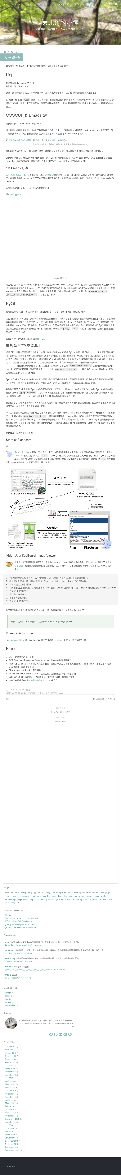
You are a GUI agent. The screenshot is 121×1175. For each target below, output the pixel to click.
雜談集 (8, 915)
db (42, 893)
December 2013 (11, 1141)
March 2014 (10, 1134)
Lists (52, 4)
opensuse (90, 896)
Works (42, 4)
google (14, 896)
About (31, 4)
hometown (26, 896)
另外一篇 (40, 338)
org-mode (98, 896)
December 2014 (11, 1112)
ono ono (9, 950)
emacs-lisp (77, 893)
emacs (68, 892)
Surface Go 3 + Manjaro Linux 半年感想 (21, 918)
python (37, 899)
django (59, 892)
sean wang (10, 958)
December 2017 (11, 1056)
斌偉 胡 (8, 974)
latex (44, 896)
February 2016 (11, 1087)
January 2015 (10, 1109)
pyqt (31, 899)
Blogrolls (63, 4)
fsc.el (54, 133)
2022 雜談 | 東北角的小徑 (13, 953)
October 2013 (11, 1147)
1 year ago (37, 945)
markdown (77, 896)
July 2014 (9, 1125)
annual (7, 893)
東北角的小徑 (60, 22)
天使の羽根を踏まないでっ (38, 680)
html (33, 896)
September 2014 (12, 1119)
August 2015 (10, 1097)
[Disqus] (60, 766)
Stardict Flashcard (22, 452)
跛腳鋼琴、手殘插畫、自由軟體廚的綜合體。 (60, 29)
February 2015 (11, 1106)
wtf (18, 902)
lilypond (54, 896)
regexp (57, 899)
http (37, 896)
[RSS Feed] (109, 4)
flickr (93, 893)
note (83, 896)
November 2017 (11, 1059)
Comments (100, 698)
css (38, 892)
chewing (23, 893)
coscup (29, 893)
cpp (35, 893)
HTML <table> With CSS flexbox (18, 921)
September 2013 (12, 1150)
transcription (95, 899)
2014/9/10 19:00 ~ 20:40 (17, 174)
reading (51, 900)
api (12, 893)
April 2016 (9, 1081)
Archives (19, 4)
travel (104, 900)
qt (46, 899)
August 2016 (10, 1075)
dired (53, 893)
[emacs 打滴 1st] (60, 234)
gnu (109, 893)
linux (60, 896)
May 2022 (9, 1049)
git (106, 893)
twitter (110, 900)
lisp (66, 895)
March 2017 (10, 1068)
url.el (7, 902)
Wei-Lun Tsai (11, 966)
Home (7, 4)
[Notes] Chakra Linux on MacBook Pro (21, 927)
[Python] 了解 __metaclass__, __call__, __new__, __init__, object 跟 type (30, 969)
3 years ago (28, 953)
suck (68, 900)
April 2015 (9, 1100)
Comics (77, 4)
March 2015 (10, 1103)
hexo (19, 896)
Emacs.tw (49, 174)
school (63, 900)
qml (42, 899)
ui (113, 900)
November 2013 (11, 1144)
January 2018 (10, 1053)
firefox (88, 893)
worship (12, 903)
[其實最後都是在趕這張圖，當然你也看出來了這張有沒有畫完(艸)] (60, 140)
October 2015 (11, 1093)
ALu (7, 942)
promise (25, 900)
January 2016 (10, 1090)
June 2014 (9, 1128)
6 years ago (61, 969)
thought (80, 899)
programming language (13, 899)
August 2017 (10, 1062)
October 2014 (11, 1115)
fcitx (83, 893)
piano (105, 896)
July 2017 (9, 1065)
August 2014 (10, 1122)
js (40, 896)
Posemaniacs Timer (15, 639)
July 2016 (9, 1078)
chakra (17, 893)
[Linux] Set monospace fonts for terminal (22, 924)
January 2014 (10, 1137)
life (8, 698)
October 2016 (11, 1071)
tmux (86, 900)
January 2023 (10, 1046)
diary (47, 892)
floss (97, 893)
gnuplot (7, 896)
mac (70, 896)
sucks (73, 900)
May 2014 (9, 1131)
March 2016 (10, 1084)
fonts (102, 893)
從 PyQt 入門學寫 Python (13, 978)
